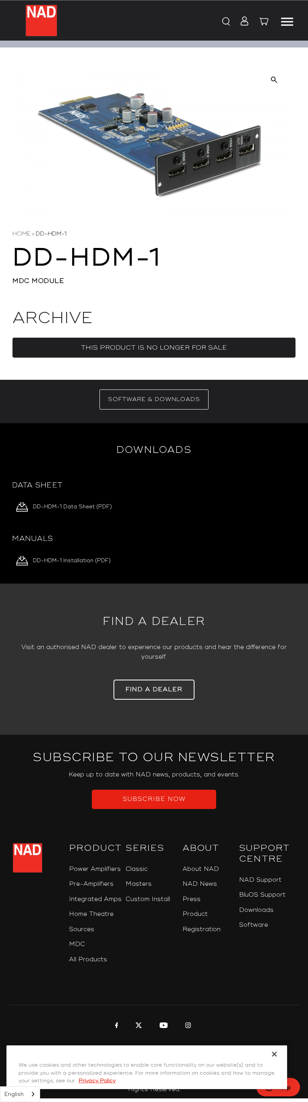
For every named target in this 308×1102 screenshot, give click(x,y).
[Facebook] (115, 1026)
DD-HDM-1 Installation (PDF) (72, 560)
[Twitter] (138, 1026)
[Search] (225, 22)
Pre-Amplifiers (91, 884)
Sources (81, 929)
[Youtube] (163, 1026)
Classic (137, 869)
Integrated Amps (95, 899)
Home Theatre (91, 914)
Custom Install (148, 899)
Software (253, 925)
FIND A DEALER (154, 689)
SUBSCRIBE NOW (154, 799)
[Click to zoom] (274, 80)
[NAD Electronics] (41, 20)
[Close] (274, 1054)
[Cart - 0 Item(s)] (264, 22)
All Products (88, 959)
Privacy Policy (97, 1080)
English (14, 1094)
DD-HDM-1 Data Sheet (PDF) (72, 507)
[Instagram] (187, 1026)
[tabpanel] (154, 503)
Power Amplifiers (95, 869)
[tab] (154, 399)
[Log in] (242, 22)
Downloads (256, 910)
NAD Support (260, 880)
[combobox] (20, 1094)
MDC (77, 944)
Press (191, 899)
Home (21, 233)
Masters (139, 884)
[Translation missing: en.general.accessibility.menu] (287, 20)
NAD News (199, 884)
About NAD (200, 869)
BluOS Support (262, 895)
